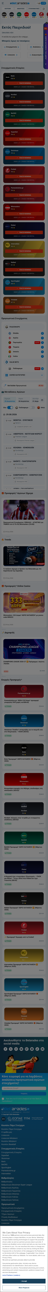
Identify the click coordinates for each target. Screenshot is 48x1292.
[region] (24, 1259)
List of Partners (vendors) (11, 1275)
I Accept (24, 1281)
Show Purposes (24, 1288)
